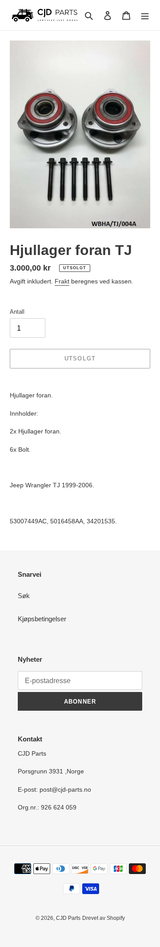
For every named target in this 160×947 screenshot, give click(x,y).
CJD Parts (68, 918)
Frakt (62, 281)
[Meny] (145, 15)
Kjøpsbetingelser (42, 619)
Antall (17, 311)
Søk (24, 595)
